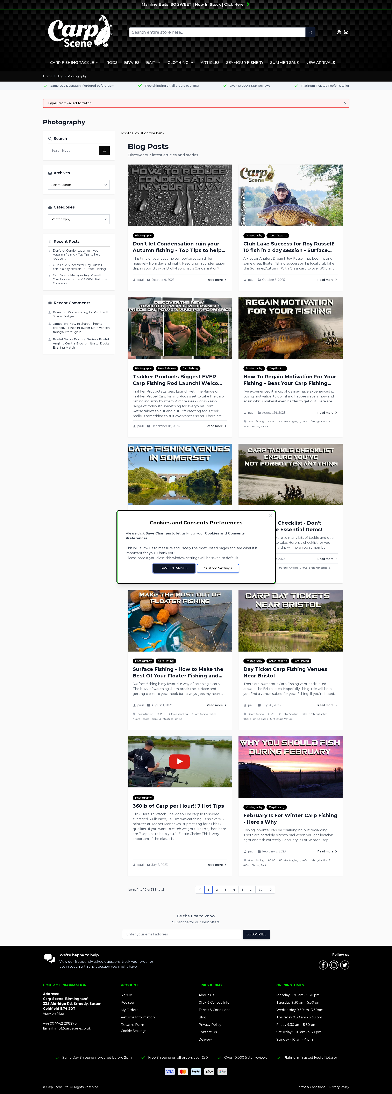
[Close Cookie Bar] (270, 515)
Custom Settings (218, 568)
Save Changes (174, 568)
